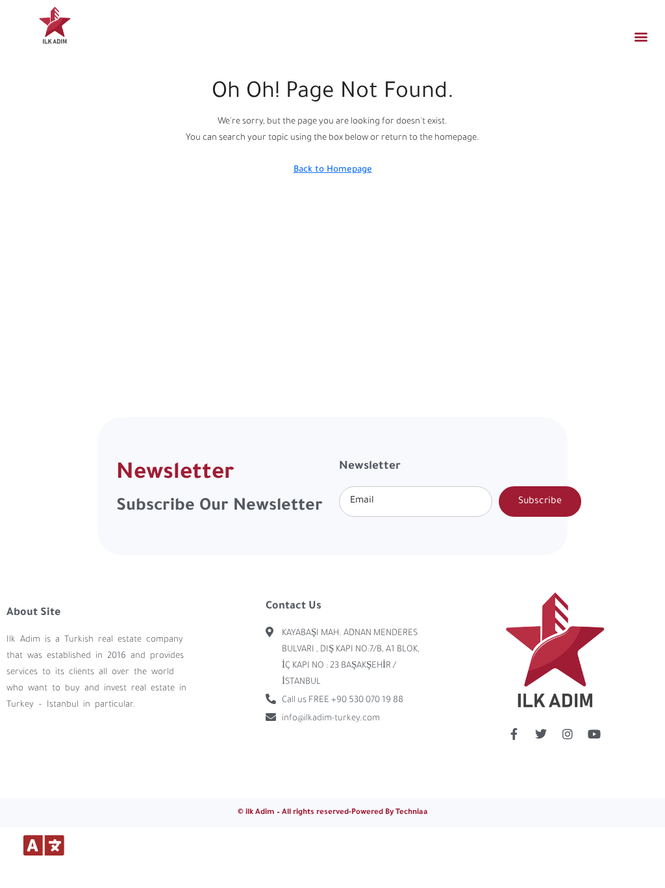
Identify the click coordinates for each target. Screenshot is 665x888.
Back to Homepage (333, 170)
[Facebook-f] (514, 734)
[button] (641, 36)
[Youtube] (594, 734)
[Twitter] (541, 734)
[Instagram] (567, 734)
